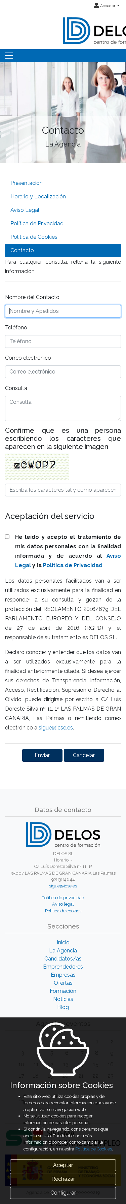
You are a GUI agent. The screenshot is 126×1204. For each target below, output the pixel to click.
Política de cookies (63, 910)
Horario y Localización (38, 196)
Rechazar (63, 1179)
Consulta (16, 388)
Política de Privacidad (37, 223)
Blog (63, 1007)
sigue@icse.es (56, 727)
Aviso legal (63, 904)
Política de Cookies (33, 237)
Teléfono (16, 327)
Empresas (63, 975)
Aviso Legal (24, 210)
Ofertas (63, 983)
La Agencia (63, 950)
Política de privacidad (63, 897)
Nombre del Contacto (32, 297)
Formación (63, 991)
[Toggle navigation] (9, 55)
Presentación (26, 183)
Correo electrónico (28, 358)
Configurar (63, 1193)
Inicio (63, 942)
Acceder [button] (107, 5)
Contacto (22, 250)
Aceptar (63, 1165)
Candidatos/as (63, 958)
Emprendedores (63, 967)
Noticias (63, 999)
